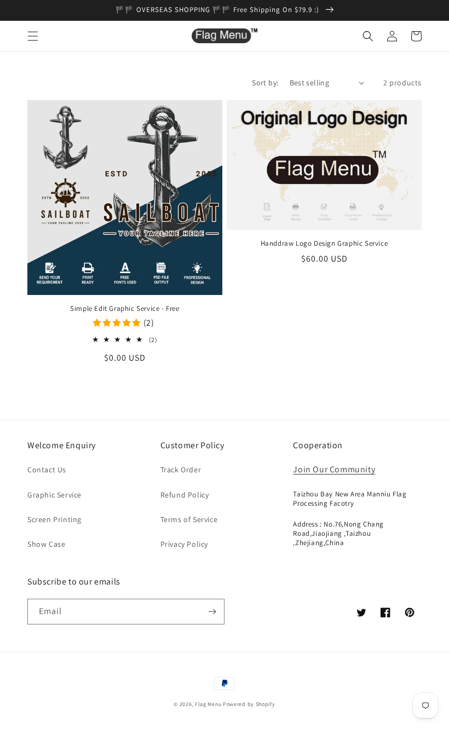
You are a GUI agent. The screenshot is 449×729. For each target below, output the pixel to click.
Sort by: (265, 83)
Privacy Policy (184, 544)
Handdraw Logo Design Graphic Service (324, 243)
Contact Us (46, 470)
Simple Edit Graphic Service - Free (124, 308)
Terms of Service (189, 519)
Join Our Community (334, 469)
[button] (33, 36)
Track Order (181, 470)
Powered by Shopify (249, 704)
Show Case (46, 544)
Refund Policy (184, 495)
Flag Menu (208, 704)
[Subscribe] (212, 611)
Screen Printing (54, 519)
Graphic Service (54, 495)
